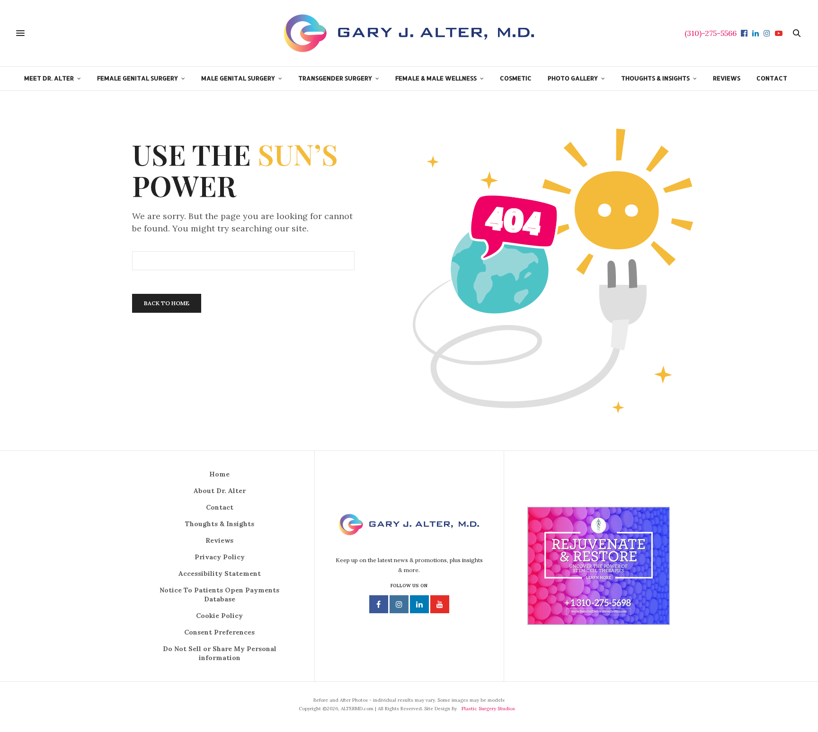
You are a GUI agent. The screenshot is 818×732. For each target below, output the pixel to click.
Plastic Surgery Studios (488, 709)
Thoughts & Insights (219, 524)
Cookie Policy (219, 615)
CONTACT (771, 78)
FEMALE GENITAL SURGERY (137, 78)
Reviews (219, 540)
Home (219, 474)
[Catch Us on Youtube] (439, 604)
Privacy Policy (220, 557)
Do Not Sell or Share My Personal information (219, 653)
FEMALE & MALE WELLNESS (436, 78)
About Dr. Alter (220, 490)
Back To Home (166, 303)
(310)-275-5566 (711, 33)
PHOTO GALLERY (573, 78)
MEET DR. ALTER (49, 78)
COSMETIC (516, 78)
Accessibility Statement (219, 573)
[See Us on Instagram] (399, 604)
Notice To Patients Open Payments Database (219, 594)
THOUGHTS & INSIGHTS (655, 78)
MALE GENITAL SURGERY (238, 78)
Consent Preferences (219, 632)
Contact (219, 507)
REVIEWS (726, 78)
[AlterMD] (409, 33)
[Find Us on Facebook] (378, 604)
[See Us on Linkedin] (419, 604)
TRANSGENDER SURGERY (335, 78)
